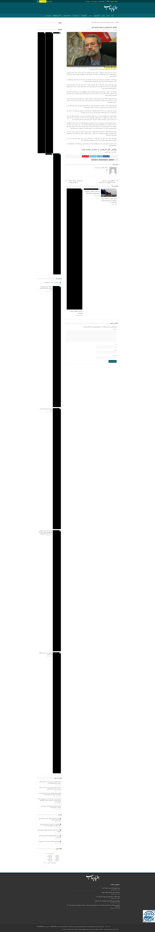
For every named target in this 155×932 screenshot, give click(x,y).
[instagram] (49, 2)
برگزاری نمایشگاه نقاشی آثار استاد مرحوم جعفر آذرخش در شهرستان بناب (51, 806)
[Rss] (51, 2)
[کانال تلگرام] (47, 2)
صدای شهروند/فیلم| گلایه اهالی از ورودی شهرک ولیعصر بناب (50, 836)
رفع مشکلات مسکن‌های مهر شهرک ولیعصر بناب (108, 897)
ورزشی (103, 16)
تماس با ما (94, 1)
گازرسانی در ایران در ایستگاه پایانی (51, 282)
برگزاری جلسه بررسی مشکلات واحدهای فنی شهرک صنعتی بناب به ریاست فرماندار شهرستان (45, 532)
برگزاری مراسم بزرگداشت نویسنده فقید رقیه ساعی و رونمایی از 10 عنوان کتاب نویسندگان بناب (50, 793)
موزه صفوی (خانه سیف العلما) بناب (111, 888)
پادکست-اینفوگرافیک (57, 16)
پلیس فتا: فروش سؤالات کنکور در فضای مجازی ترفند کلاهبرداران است (50, 819)
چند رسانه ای (76, 16)
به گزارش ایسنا (114, 73)
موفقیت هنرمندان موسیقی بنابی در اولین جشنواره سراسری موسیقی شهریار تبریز (50, 782)
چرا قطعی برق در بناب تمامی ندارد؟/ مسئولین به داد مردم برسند (107, 180)
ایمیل (115, 350)
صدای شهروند (97, 16)
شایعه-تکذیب (84, 16)
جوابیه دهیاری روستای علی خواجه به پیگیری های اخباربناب (49, 830)
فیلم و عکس (48, 16)
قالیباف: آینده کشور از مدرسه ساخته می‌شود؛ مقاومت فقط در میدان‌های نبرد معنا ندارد (50, 825)
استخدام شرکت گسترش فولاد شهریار (111, 892)
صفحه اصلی (102, 1)
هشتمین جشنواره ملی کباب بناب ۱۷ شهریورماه (49, 841)
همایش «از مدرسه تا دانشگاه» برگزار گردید (45, 653)
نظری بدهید (95, 30)
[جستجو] (38, 1)
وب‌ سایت (114, 355)
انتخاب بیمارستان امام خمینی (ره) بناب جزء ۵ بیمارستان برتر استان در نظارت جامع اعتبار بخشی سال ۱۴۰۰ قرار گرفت (93, 906)
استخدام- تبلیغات (67, 16)
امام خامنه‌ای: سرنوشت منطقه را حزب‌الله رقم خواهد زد (75, 180)
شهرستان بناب (94, 159)
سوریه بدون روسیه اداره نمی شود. (46, 409)
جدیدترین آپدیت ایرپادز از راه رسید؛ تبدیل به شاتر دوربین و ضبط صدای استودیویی (50, 788)
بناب (112, 16)
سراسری (90, 16)
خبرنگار (114, 30)
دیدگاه (115, 329)
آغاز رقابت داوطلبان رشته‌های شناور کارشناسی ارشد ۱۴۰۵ (92, 192)
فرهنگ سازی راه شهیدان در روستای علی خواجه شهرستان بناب (46, 288)
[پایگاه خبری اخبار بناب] (110, 8)
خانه (116, 22)
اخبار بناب (111, 159)
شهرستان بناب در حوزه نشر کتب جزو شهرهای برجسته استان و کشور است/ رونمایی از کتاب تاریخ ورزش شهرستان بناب (49, 800)
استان (108, 16)
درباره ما (88, 1)
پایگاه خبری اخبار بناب (103, 159)
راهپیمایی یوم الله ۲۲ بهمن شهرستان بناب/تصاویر (107, 901)
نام (116, 344)
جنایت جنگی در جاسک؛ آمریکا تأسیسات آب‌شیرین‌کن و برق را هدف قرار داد (109, 200)
